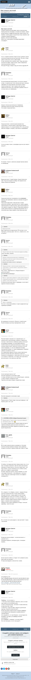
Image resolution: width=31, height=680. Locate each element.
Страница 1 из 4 (15, 16)
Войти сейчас (15, 655)
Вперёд (25, 16)
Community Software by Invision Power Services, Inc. (15, 678)
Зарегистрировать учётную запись (15, 647)
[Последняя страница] (29, 16)
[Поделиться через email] (9, 669)
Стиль (17, 673)
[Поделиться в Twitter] (4, 669)
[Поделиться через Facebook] (2, 669)
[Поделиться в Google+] (6, 669)
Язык (12, 673)
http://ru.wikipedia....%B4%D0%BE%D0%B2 (10, 582)
